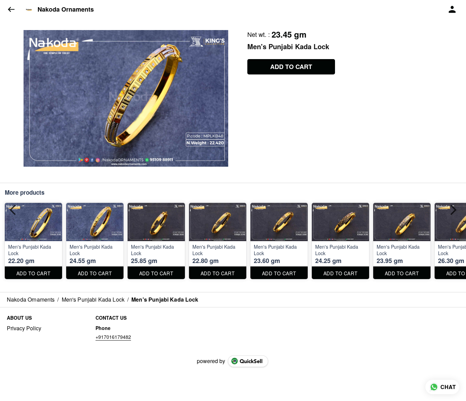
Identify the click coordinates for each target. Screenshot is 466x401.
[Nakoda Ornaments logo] (29, 9)
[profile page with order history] (452, 9)
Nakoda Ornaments (66, 9)
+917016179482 (113, 336)
